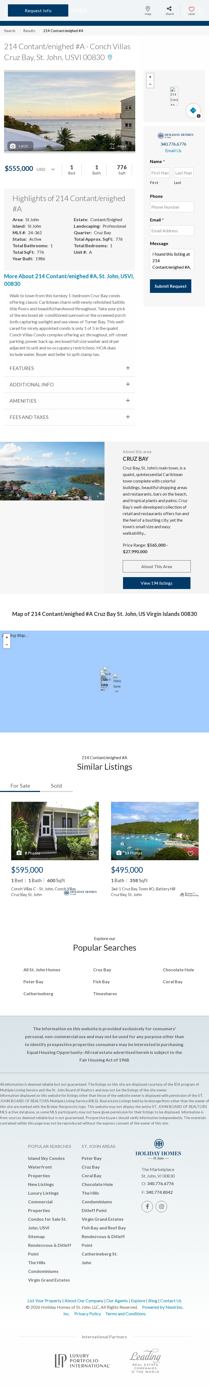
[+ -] (174, 96)
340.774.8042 (159, 1192)
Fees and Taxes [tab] (29, 417)
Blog (152, 1300)
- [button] (150, 84)
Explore (138, 1300)
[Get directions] (193, 111)
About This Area (156, 566)
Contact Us (171, 1300)
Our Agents (117, 1300)
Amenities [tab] (23, 401)
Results (29, 31)
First (154, 182)
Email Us (173, 150)
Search (9, 31)
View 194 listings (157, 583)
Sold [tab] (56, 785)
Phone (156, 196)
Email (157, 219)
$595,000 (27, 869)
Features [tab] (22, 368)
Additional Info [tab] (32, 384)
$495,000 (127, 869)
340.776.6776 (173, 143)
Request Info (38, 10)
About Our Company (83, 1300)
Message (159, 243)
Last (178, 182)
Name (157, 161)
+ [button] (150, 77)
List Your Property (44, 1300)
